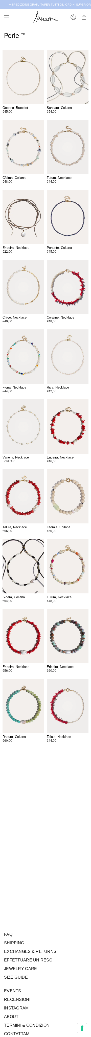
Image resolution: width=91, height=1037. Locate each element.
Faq (8, 934)
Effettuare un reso (28, 960)
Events (12, 991)
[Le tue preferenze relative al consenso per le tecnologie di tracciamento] (82, 1028)
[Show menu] (7, 17)
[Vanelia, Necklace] (23, 426)
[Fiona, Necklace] (23, 356)
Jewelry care (20, 969)
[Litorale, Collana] (67, 496)
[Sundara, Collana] (67, 77)
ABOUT (11, 1017)
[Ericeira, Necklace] (23, 217)
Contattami (17, 1034)
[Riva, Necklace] (67, 356)
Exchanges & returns (30, 951)
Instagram (16, 1008)
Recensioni (17, 999)
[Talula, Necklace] (23, 496)
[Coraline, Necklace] (67, 287)
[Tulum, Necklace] (67, 147)
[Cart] (84, 17)
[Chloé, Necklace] (23, 287)
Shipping (14, 943)
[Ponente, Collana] (67, 217)
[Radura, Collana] (23, 706)
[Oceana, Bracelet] (23, 77)
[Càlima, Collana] (23, 147)
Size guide (16, 977)
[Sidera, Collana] (23, 566)
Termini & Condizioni (27, 1025)
